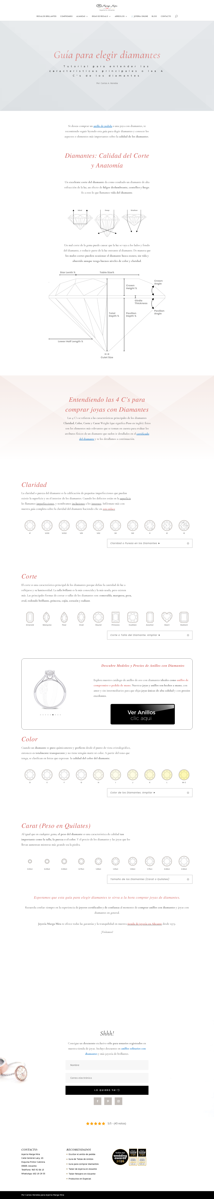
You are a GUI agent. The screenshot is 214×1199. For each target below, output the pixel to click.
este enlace (109, 509)
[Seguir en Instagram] (118, 1101)
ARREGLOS (119, 16)
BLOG (154, 16)
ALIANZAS (80, 16)
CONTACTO (166, 16)
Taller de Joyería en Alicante (83, 1169)
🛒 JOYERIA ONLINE (139, 16)
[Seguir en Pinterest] (108, 1101)
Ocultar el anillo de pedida (82, 1154)
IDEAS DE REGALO (100, 16)
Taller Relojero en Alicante (82, 1173)
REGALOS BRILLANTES (46, 16)
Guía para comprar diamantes (84, 1164)
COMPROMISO (66, 16)
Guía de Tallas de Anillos (81, 1159)
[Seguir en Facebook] (97, 1101)
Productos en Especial (80, 1178)
